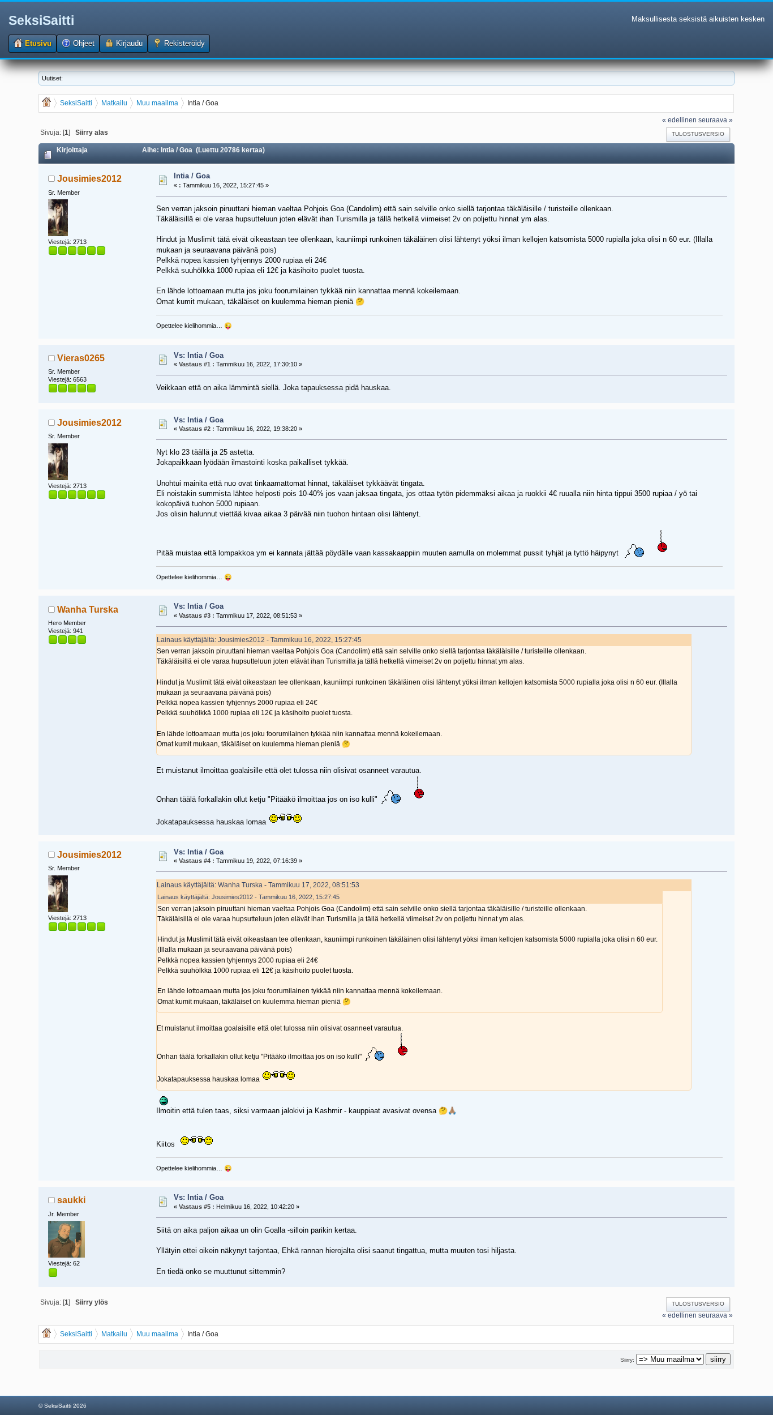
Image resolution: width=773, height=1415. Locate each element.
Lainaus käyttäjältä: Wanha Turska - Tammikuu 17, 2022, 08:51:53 (258, 884)
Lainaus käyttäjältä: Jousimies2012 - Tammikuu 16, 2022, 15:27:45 (259, 639)
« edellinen (679, 119)
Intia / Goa (192, 176)
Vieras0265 (81, 358)
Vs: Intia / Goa (199, 355)
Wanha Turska (87, 609)
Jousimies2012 (89, 178)
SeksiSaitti (41, 20)
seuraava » (715, 119)
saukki (71, 1200)
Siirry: (627, 1360)
